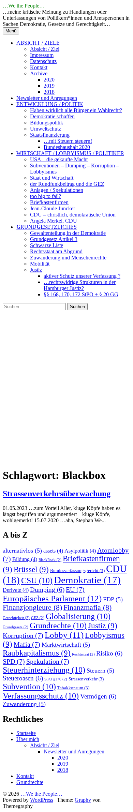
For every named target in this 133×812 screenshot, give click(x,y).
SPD (14, 661)
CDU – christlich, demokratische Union (73, 214)
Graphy (83, 800)
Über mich (27, 739)
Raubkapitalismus (37, 653)
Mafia (27, 644)
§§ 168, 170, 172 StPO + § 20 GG (81, 294)
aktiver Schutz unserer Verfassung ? (82, 276)
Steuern (100, 670)
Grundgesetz (15, 627)
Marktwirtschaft (66, 644)
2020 (49, 79)
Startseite (26, 733)
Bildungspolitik (46, 122)
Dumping (47, 589)
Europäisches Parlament (52, 598)
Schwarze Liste (46, 245)
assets (53, 551)
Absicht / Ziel (44, 49)
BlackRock (50, 560)
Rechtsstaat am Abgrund (56, 251)
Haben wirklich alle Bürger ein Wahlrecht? (76, 110)
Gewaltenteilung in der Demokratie (68, 233)
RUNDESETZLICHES (46, 227)
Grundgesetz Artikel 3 (53, 239)
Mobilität (39, 264)
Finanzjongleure (32, 607)
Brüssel (31, 569)
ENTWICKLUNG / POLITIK (49, 104)
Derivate (16, 590)
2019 (49, 86)
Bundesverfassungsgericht (77, 570)
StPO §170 (55, 679)
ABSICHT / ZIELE (38, 43)
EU (75, 589)
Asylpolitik (80, 551)
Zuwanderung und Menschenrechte (68, 257)
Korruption (23, 635)
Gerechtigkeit (16, 618)
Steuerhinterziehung (44, 669)
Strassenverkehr (86, 678)
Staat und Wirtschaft (51, 178)
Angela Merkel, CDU (53, 221)
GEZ (37, 618)
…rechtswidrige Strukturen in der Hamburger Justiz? (80, 285)
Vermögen (98, 696)
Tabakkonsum (73, 687)
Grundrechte (58, 625)
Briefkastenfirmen (49, 202)
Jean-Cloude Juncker (52, 208)
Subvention (29, 686)
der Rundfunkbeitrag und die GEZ (67, 184)
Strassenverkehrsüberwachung (56, 493)
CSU (37, 580)
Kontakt (38, 67)
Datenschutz (43, 61)
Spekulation (47, 661)
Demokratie (87, 579)
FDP (113, 599)
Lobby (64, 635)
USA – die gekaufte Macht (59, 159)
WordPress (41, 800)
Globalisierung (78, 616)
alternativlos (22, 550)
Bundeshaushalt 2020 (67, 147)
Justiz (36, 270)
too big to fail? (45, 196)
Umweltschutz (45, 129)
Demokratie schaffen (52, 116)
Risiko (109, 653)
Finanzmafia (87, 607)
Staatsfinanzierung (50, 135)
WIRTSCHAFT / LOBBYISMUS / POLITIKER (70, 153)
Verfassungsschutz (41, 695)
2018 (49, 92)
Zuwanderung (24, 704)
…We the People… (24, 6)
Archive (38, 73)
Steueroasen (23, 678)
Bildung (24, 559)
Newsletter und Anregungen (46, 98)
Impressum (42, 55)
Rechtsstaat (83, 654)
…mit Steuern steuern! (68, 141)
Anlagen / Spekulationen (56, 190)
